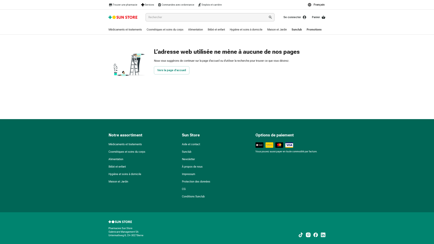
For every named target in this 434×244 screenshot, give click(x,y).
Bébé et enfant (117, 166)
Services (149, 4)
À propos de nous (192, 166)
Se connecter (292, 17)
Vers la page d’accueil (171, 70)
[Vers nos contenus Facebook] (315, 234)
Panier (316, 17)
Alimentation (115, 159)
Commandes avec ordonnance (178, 4)
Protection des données (196, 181)
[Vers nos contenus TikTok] (300, 234)
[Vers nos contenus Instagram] (308, 234)
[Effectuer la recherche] (270, 17)
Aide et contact (191, 144)
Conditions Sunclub (193, 196)
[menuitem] (125, 30)
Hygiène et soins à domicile (124, 174)
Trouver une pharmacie (125, 4)
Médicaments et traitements (125, 144)
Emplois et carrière (212, 4)
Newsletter (188, 159)
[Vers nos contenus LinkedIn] (323, 234)
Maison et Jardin (118, 181)
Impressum (188, 174)
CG (184, 189)
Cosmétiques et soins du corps (126, 151)
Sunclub (186, 151)
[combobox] (205, 17)
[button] (317, 5)
